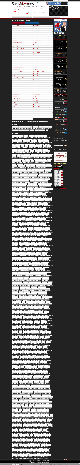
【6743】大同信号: (38, 464)
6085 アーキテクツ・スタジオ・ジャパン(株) (60, 43)
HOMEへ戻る (14, 18)
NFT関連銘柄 (57, 111)
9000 (45, 121)
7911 (13, 100)
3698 (33, 46)
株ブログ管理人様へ (39, 460)
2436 (33, 25)
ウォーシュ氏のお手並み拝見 (54, 8)
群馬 (62, 140)
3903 (13, 50)
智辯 (56, 140)
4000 (25, 121)
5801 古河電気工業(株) (59, 48)
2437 (13, 27)
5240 (13, 77)
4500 (27, 121)
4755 (33, 69)
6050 (13, 81)
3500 (23, 121)
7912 (33, 100)
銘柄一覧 (65, 100)
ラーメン (57, 140)
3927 (13, 54)
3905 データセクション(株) (59, 41)
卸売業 (56, 118)
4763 (13, 71)
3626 (13, 40)
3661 (13, 42)
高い (54, 140)
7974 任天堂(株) (58, 67)
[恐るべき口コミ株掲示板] (16, 464)
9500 (47, 121)
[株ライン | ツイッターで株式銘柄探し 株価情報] (61, 33)
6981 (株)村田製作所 (58, 47)
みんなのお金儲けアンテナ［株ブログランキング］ (60, 153)
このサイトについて (33, 460)
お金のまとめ (57, 161)
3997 (13, 56)
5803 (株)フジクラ (58, 42)
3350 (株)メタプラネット (59, 40)
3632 (33, 40)
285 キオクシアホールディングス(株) (60, 58)
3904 (33, 50)
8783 (33, 108)
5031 (13, 75)
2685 (33, 29)
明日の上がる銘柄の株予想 (59, 160)
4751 (13, 69)
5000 (29, 121)
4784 (33, 73)
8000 (41, 121)
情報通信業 (57, 129)
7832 (13, 98)
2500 (19, 121)
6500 (35, 121)
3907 (13, 52)
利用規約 (30, 460)
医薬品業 (57, 132)
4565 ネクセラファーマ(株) (59, 95)
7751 (13, 96)
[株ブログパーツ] (58, 187)
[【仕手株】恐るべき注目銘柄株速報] (23, 4)
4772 (33, 71)
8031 (13, 104)
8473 (33, 106)
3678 (33, 44)
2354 (13, 25)
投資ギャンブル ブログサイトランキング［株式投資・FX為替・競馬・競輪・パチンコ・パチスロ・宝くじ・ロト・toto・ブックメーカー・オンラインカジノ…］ (60, 156)
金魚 (63, 140)
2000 (17, 121)
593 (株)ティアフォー (59, 65)
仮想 (61, 140)
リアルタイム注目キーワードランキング (18, 12)
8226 (13, 106)
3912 (33, 52)
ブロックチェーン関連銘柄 (57, 100)
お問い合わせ (30, 461)
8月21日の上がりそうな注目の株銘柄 (55, 7)
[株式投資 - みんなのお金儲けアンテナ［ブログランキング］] (56, 33)
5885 (13, 79)
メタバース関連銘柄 (57, 103)
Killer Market (57, 158)
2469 (33, 27)
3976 (33, 54)
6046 (33, 79)
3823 (13, 48)
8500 (43, 121)
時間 (65, 140)
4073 (33, 56)
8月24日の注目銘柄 (52, 9)
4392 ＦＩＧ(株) (58, 83)
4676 (13, 67)
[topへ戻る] (66, 459)
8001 (33, 102)
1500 (15, 121)
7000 (37, 121)
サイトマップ (44, 460)
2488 (13, 29)
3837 (33, 48)
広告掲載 (47, 460)
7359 (13, 94)
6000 (33, 121)
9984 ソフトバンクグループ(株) (60, 49)
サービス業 (57, 121)
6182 (33, 81)
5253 (33, 77)
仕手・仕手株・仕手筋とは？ (16, 9)
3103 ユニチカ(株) (58, 79)
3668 (13, 44)
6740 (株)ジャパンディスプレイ (60, 46)
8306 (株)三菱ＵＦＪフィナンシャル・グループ (60, 84)
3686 (13, 46)
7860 (33, 98)
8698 (13, 108)
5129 (33, 75)
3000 (21, 121)
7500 (39, 121)
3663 (33, 42)
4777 (13, 73)
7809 (33, 96)
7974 (13, 102)
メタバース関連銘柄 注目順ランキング (18, 22)
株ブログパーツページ (63, 188)
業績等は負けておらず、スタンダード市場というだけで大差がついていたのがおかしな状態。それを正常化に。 (57, 464)
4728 (33, 67)
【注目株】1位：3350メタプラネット (55, 6)
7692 (33, 94)
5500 (31, 121)
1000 (13, 121)
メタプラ (26, 13)
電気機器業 (57, 124)
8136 (33, 104)
